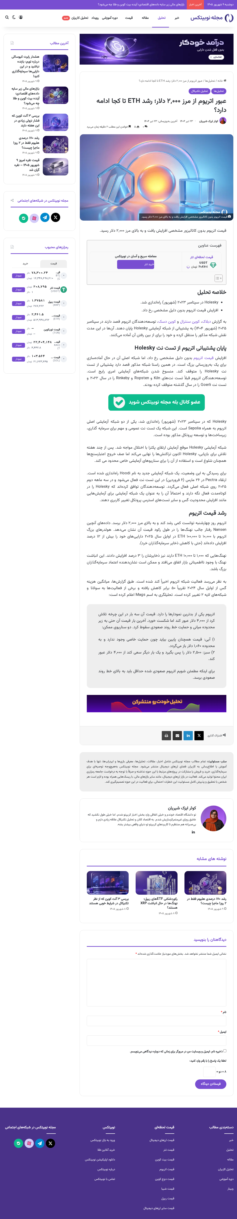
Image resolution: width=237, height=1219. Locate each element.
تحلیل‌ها (210, 81)
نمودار (19, 276)
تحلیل (161, 18)
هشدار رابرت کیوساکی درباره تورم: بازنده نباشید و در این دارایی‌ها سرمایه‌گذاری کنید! (25, 66)
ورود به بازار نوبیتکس (102, 1140)
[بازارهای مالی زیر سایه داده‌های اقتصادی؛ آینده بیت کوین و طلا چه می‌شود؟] (55, 95)
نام (223, 1012)
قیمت (129, 18)
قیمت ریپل (167, 1198)
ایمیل (222, 1032)
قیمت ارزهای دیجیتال (162, 1140)
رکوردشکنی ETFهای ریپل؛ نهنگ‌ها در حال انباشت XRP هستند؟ (159, 903)
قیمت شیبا (167, 1189)
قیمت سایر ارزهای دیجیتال (158, 1208)
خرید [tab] (25, 264)
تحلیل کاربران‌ (226, 1169)
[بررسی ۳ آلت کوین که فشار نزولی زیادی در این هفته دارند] (55, 122)
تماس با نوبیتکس (104, 1179)
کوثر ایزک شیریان (208, 121)
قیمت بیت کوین (164, 1159)
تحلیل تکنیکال (199, 91)
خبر (177, 18)
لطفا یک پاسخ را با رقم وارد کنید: (208, 1061)
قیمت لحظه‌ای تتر (201, 257)
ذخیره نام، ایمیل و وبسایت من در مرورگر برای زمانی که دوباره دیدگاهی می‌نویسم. (176, 1051)
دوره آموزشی (110, 18)
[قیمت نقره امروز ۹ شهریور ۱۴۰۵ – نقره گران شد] (55, 166)
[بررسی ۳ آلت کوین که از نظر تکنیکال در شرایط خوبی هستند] (108, 883)
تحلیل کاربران (76, 18)
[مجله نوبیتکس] (212, 18)
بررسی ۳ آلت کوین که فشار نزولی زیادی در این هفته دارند (25, 120)
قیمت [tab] (53, 264)
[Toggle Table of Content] (216, 278)
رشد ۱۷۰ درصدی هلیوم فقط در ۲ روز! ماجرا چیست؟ (206, 901)
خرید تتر (149, 264)
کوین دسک (167, 322)
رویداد (95, 18)
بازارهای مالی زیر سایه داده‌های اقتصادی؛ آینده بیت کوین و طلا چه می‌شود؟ (25, 96)
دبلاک (206, 322)
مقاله (145, 18)
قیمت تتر (168, 1150)
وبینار (231, 1189)
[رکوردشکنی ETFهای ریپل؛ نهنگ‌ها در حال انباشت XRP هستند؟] (157, 883)
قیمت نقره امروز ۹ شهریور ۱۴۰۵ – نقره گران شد (26, 165)
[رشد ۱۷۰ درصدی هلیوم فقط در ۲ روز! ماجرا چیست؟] (205, 883)
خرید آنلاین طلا (106, 1150)
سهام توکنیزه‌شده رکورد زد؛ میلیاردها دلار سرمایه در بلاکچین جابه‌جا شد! (143, 4)
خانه (221, 81)
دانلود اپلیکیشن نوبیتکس (100, 1159)
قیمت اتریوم (203, 358)
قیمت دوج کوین (164, 1179)
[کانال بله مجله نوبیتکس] (156, 406)
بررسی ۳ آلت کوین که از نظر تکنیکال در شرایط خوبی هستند (109, 901)
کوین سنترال (190, 322)
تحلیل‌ (230, 1150)
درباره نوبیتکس (106, 1169)
